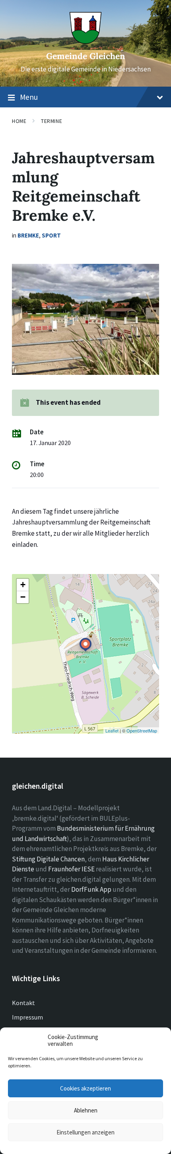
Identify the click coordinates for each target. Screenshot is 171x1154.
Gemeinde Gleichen (85, 56)
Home (19, 121)
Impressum (27, 1017)
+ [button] (22, 585)
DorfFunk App (91, 889)
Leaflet (112, 730)
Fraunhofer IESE (71, 869)
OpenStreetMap (141, 730)
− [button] (22, 597)
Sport (51, 235)
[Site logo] (85, 41)
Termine (51, 121)
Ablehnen (85, 1110)
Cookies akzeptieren (85, 1088)
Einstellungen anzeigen (85, 1132)
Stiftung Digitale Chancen (48, 859)
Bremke (28, 235)
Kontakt (23, 1003)
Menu (29, 97)
